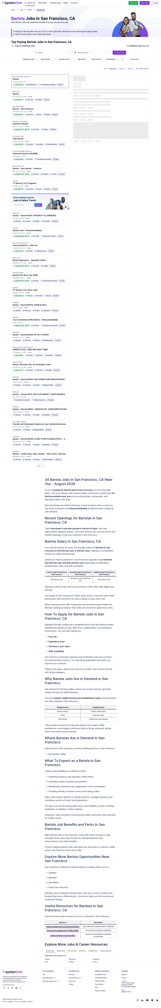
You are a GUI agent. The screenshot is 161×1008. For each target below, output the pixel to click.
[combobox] (53, 52)
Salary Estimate (96, 59)
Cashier (47, 959)
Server (95, 962)
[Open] (70, 52)
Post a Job (144, 3)
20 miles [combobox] (124, 59)
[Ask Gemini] (8, 987)
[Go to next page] (45, 466)
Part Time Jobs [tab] (72, 951)
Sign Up (38, 205)
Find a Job (133, 3)
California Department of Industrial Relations (62, 926)
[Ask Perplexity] (20, 987)
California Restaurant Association (62, 935)
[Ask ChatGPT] (16, 987)
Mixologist (72, 959)
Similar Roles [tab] (50, 951)
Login (156, 3)
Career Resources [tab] (105, 951)
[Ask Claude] (4, 987)
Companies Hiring (55, 3)
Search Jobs (31, 3)
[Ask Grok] (12, 987)
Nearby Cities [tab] (61, 951)
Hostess (71, 962)
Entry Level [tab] (82, 951)
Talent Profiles (42, 3)
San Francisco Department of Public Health (63, 930)
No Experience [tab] (93, 951)
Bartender (96, 959)
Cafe (46, 962)
